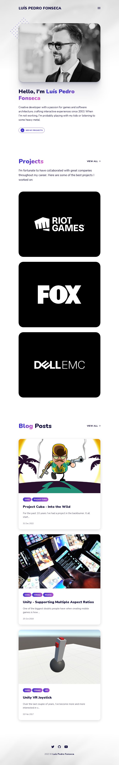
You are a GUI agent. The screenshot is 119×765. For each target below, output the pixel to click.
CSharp (37, 595)
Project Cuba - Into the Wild (46, 506)
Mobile (48, 595)
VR (46, 690)
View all (92, 161)
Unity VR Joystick (37, 697)
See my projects (34, 130)
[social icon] (53, 747)
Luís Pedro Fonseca (40, 8)
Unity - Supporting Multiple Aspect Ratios (58, 602)
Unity (27, 499)
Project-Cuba (40, 499)
